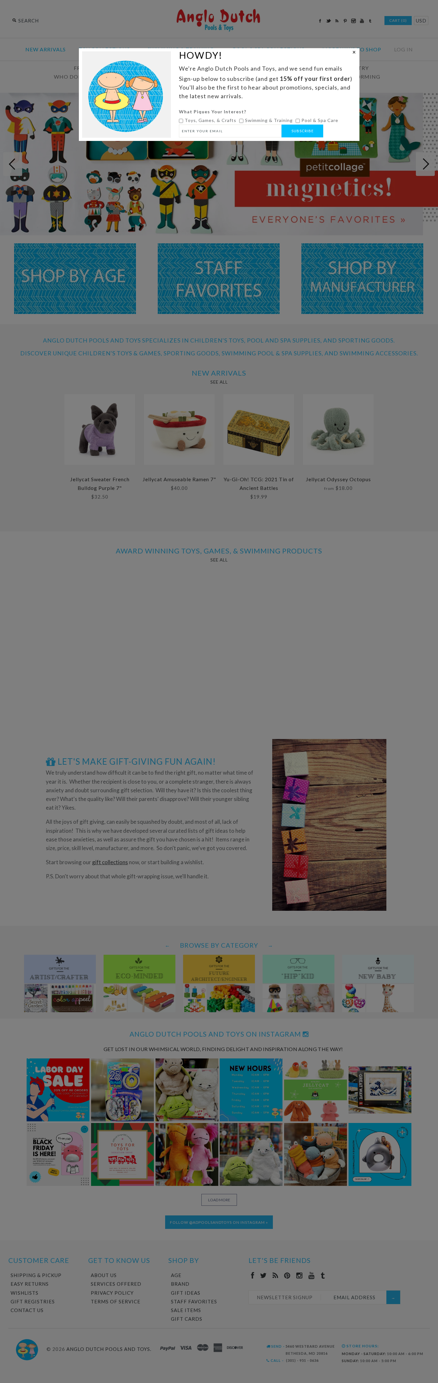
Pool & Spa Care (319, 120)
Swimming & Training (269, 120)
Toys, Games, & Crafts (210, 120)
